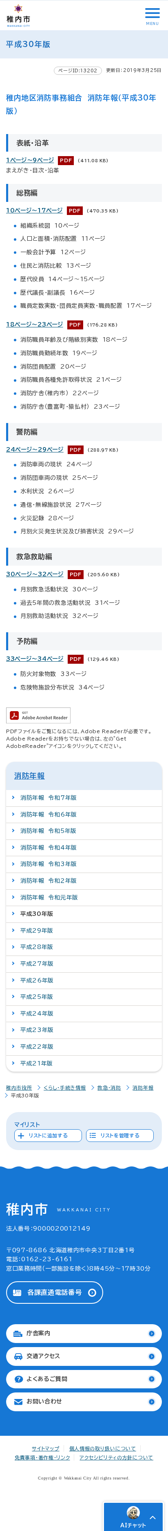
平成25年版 (36, 997)
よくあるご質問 (47, 1379)
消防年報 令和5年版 (48, 831)
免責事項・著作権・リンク (42, 1457)
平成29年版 (36, 930)
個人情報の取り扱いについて (102, 1448)
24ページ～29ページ (35, 449)
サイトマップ (45, 1448)
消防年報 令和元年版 (49, 897)
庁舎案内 (39, 1333)
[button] (152, 13)
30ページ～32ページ (35, 574)
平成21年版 (36, 1063)
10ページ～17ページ (34, 210)
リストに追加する (48, 1135)
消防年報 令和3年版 (48, 864)
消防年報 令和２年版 (48, 881)
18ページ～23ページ (34, 324)
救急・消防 (109, 1087)
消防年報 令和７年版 (48, 798)
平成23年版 (37, 1030)
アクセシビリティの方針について (116, 1457)
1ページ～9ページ (30, 160)
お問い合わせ (44, 1401)
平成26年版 (37, 980)
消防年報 (29, 775)
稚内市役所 (19, 1087)
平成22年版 (37, 1047)
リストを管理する (120, 1135)
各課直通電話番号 (54, 1292)
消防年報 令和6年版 (48, 814)
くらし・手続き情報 (65, 1087)
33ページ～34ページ (35, 659)
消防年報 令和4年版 (48, 848)
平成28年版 (36, 947)
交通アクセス (43, 1356)
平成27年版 (37, 964)
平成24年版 (37, 1013)
